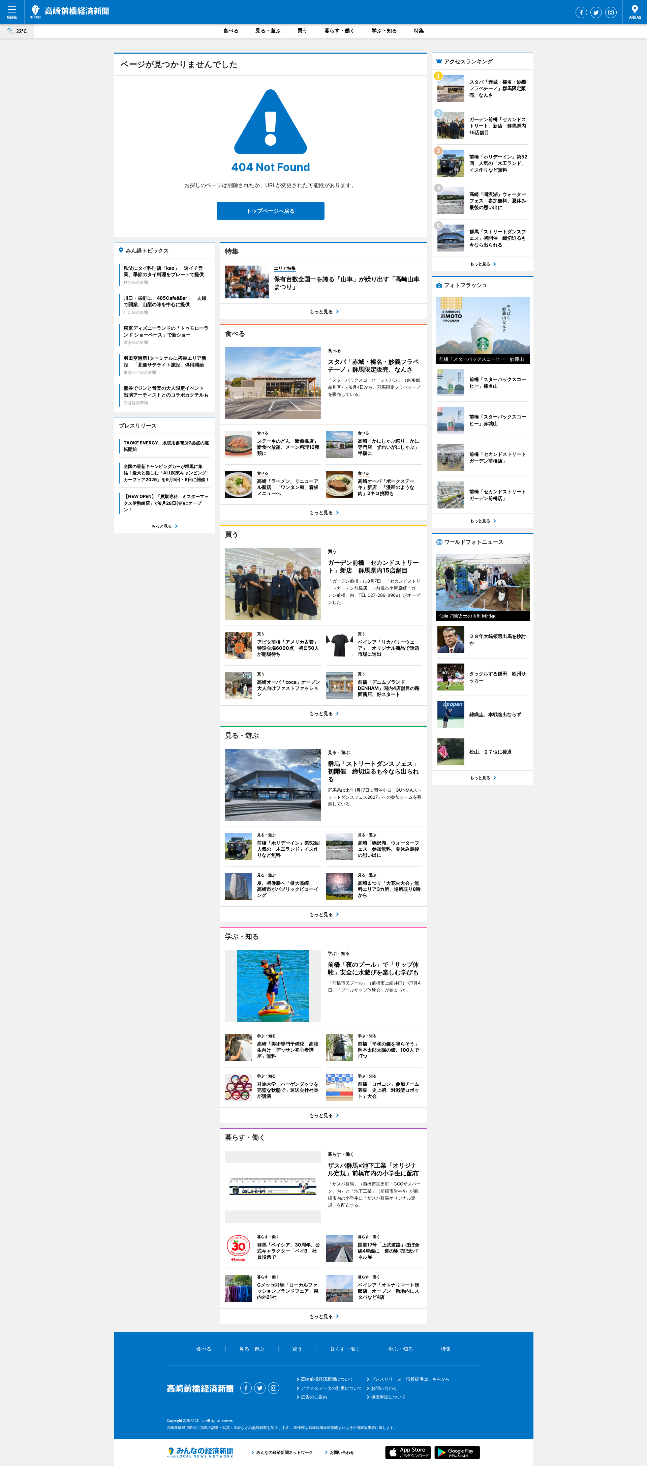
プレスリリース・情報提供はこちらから (410, 1379)
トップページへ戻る (270, 210)
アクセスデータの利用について (331, 1388)
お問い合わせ (384, 1388)
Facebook (581, 12)
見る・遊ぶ (268, 30)
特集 (419, 30)
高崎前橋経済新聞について (327, 1379)
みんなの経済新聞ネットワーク (200, 1452)
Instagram (611, 12)
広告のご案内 (314, 1397)
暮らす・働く (340, 30)
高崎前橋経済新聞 (69, 12)
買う (303, 30)
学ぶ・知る (384, 30)
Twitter (596, 12)
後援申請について (388, 1397)
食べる (231, 30)
